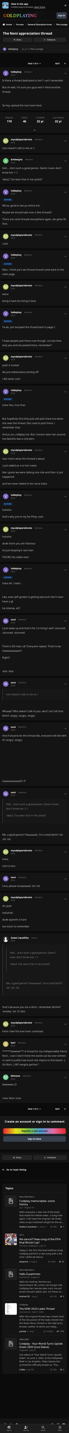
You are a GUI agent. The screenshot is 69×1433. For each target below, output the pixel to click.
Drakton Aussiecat (28, 1226)
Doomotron (25, 1311)
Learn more (6, 5)
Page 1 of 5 (33, 63)
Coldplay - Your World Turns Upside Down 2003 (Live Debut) (41, 1345)
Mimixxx (15, 1075)
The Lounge (36, 48)
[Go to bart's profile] (6, 1044)
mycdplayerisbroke (21, 139)
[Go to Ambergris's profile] (6, 161)
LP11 (21, 1235)
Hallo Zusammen (29, 1274)
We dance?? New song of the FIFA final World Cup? (40, 1240)
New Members (26, 1196)
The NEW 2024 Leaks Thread (37, 1308)
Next (57, 63)
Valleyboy (13, 48)
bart (13, 1042)
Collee (22, 1369)
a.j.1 (21, 1207)
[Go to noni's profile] (6, 621)
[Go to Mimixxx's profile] (6, 1077)
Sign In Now (34, 1138)
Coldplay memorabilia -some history (37, 1202)
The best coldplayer (28, 1245)
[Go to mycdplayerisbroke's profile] (6, 141)
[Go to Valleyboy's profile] (4, 49)
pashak (22, 1331)
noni (13, 619)
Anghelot (23, 1350)
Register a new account (34, 1130)
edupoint (23, 1261)
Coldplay (23, 1304)
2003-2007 (24, 1339)
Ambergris (16, 159)
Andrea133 (24, 1277)
